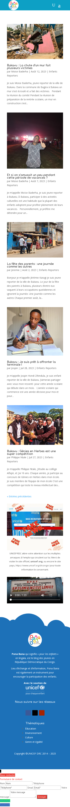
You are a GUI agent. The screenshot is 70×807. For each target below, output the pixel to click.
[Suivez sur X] (35, 713)
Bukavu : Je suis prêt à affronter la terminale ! (31, 363)
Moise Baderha (19, 71)
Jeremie (15, 270)
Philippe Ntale (18, 457)
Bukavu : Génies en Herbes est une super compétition (31, 453)
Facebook (5, 804)
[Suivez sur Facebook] (28, 713)
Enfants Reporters (49, 270)
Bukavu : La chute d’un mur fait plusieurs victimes (29, 67)
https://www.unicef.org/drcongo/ (32, 565)
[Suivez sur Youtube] (42, 713)
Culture (29, 737)
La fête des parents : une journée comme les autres (30, 265)
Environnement (33, 733)
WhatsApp (5, 800)
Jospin (14, 368)
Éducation (30, 728)
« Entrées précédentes (19, 496)
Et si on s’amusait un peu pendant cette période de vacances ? (31, 176)
